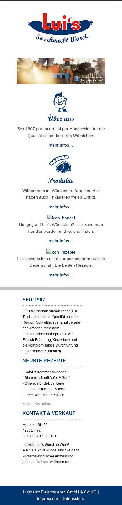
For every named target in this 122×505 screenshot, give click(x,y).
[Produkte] (61, 184)
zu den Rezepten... (38, 404)
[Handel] (61, 217)
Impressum (47, 498)
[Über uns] (61, 122)
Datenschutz (73, 498)
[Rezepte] (61, 252)
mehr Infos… (61, 145)
